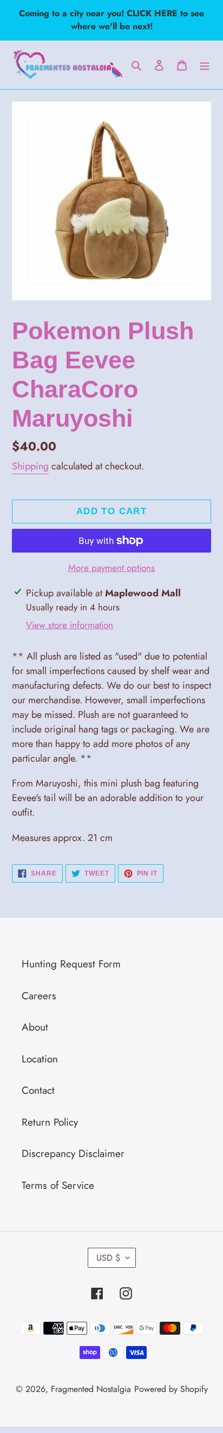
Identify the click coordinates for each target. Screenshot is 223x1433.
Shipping (30, 466)
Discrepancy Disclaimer (73, 1153)
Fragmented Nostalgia (91, 1389)
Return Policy (50, 1122)
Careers (39, 995)
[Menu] (204, 65)
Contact (38, 1090)
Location (40, 1059)
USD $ (108, 1258)
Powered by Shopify (171, 1389)
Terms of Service (58, 1185)
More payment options (111, 567)
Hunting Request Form (71, 964)
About (35, 1027)
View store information (69, 624)
